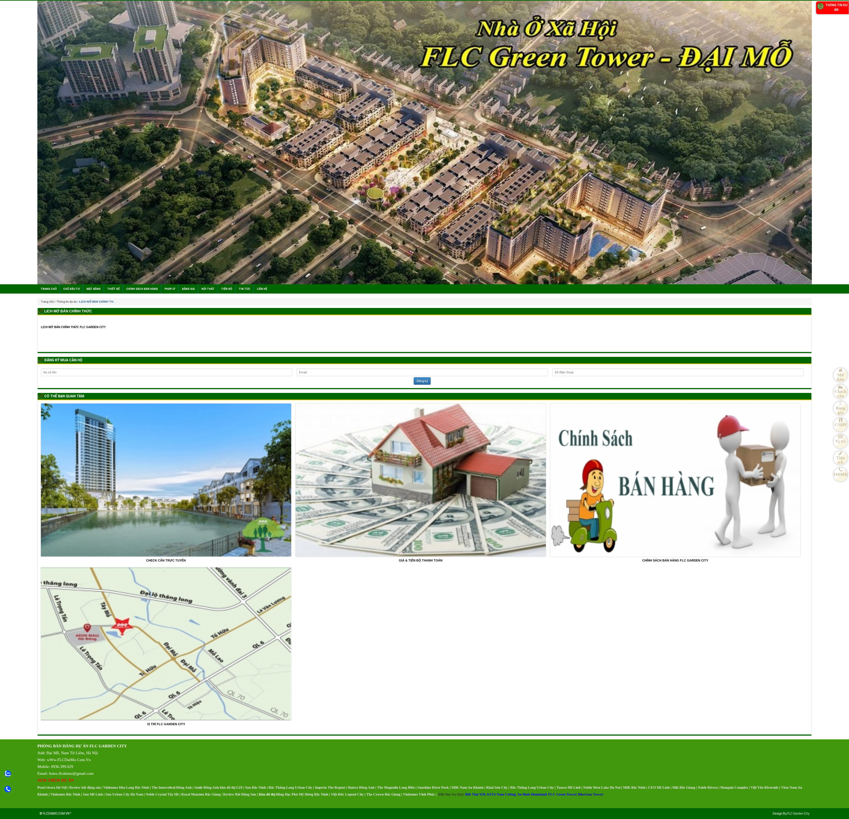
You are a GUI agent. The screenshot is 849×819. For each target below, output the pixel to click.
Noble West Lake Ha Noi (601, 787)
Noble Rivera (708, 787)
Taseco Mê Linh (568, 787)
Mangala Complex (734, 787)
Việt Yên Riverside (764, 787)
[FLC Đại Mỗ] (424, 142)
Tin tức (244, 288)
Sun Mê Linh (93, 794)
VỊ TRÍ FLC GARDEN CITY (166, 724)
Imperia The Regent (330, 787)
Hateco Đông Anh (361, 787)
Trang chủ (49, 288)
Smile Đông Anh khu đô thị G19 (218, 787)
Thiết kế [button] (113, 288)
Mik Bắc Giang (683, 787)
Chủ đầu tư (71, 288)
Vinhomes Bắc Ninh (65, 794)
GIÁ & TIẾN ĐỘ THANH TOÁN (420, 560)
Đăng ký (422, 381)
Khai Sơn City (497, 787)
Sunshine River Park (433, 787)
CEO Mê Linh (659, 787)
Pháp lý (169, 288)
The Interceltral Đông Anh (172, 787)
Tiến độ (226, 288)
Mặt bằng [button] (93, 288)
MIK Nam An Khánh (467, 787)
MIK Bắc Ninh (634, 787)
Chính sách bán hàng (142, 288)
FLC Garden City (798, 813)
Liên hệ (262, 288)
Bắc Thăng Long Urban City (290, 787)
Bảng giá (188, 288)
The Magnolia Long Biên (396, 787)
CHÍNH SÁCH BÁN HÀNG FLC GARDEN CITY (675, 560)
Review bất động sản (85, 787)
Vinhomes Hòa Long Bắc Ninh (126, 787)
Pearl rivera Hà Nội (52, 787)
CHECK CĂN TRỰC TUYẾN (166, 560)
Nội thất (207, 288)
